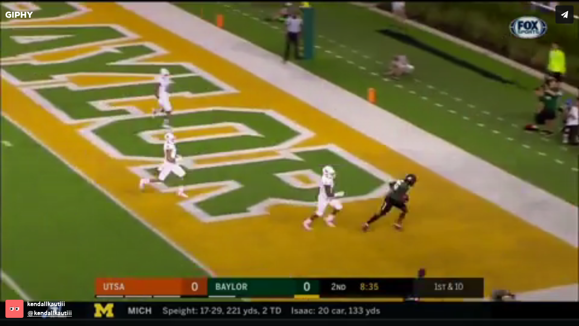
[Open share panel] (564, 14)
